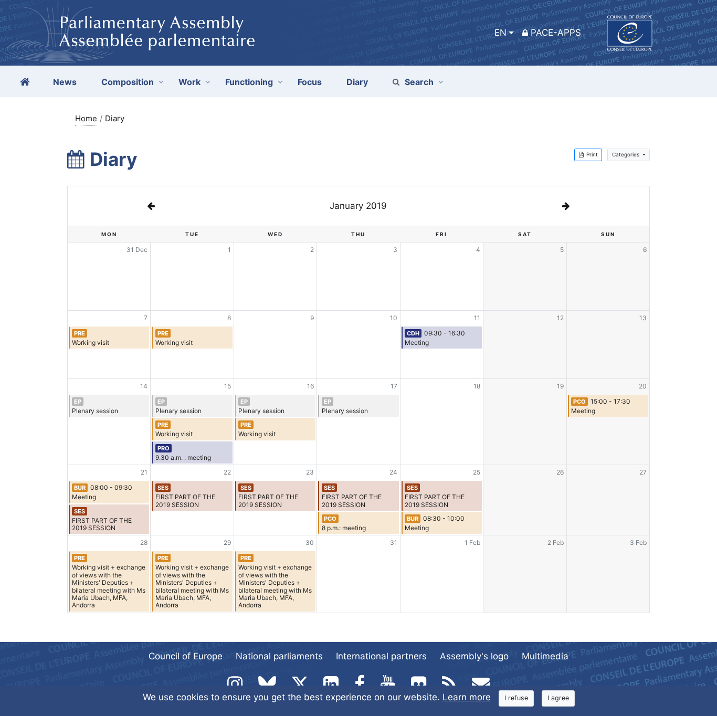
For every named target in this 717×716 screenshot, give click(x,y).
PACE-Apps (556, 32)
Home (86, 118)
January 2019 (358, 206)
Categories (626, 154)
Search (419, 82)
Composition (127, 82)
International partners (381, 656)
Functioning (249, 82)
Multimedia (545, 656)
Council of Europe (186, 656)
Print (592, 154)
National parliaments (279, 656)
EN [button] (500, 32)
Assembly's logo (474, 656)
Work (189, 82)
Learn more (466, 697)
